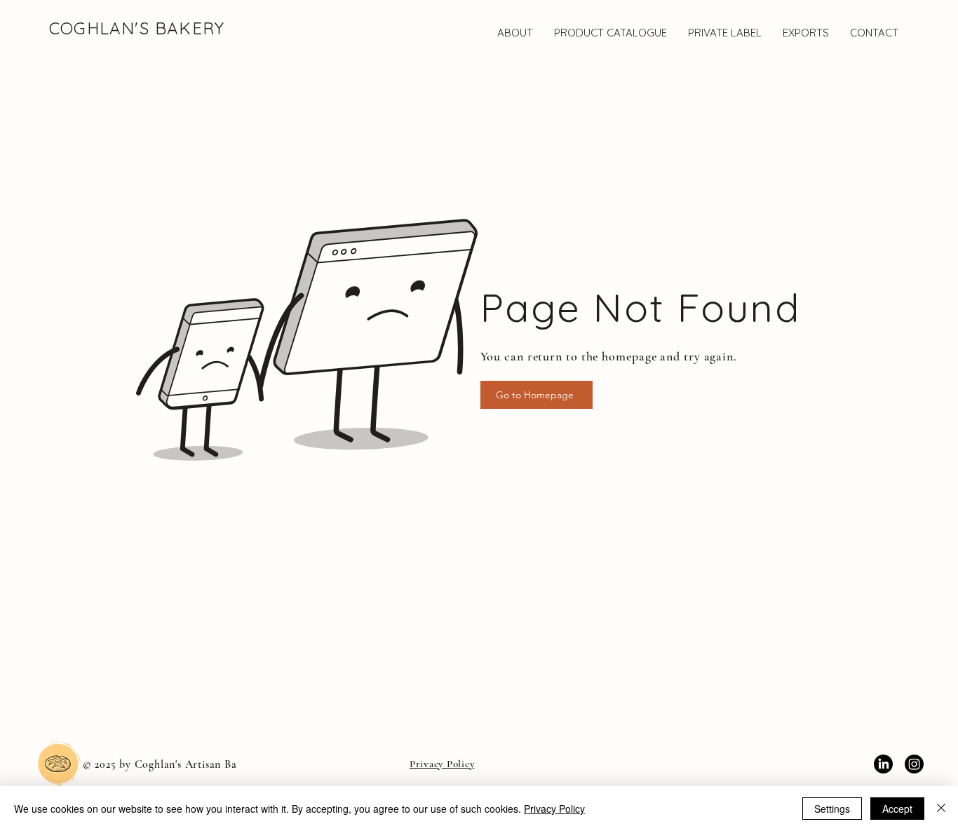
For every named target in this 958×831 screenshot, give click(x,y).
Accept (897, 809)
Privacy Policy (554, 809)
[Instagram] (914, 764)
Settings (832, 809)
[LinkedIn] (883, 764)
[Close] (941, 808)
